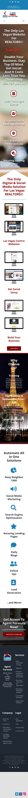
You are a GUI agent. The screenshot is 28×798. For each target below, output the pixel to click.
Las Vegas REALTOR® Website (6, 741)
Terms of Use (20, 736)
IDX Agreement (19, 724)
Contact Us (6, 729)
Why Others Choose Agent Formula (7, 734)
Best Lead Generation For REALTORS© (19, 687)
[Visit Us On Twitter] (17, 793)
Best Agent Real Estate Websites (19, 695)
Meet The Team (6, 724)
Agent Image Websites (19, 706)
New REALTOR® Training (19, 668)
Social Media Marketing (19, 701)
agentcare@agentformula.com (14, 7)
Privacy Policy (20, 732)
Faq (17, 729)
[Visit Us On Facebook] (20, 793)
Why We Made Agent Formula (7, 747)
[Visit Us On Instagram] (24, 793)
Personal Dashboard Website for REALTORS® (19, 679)
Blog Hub (19, 673)
